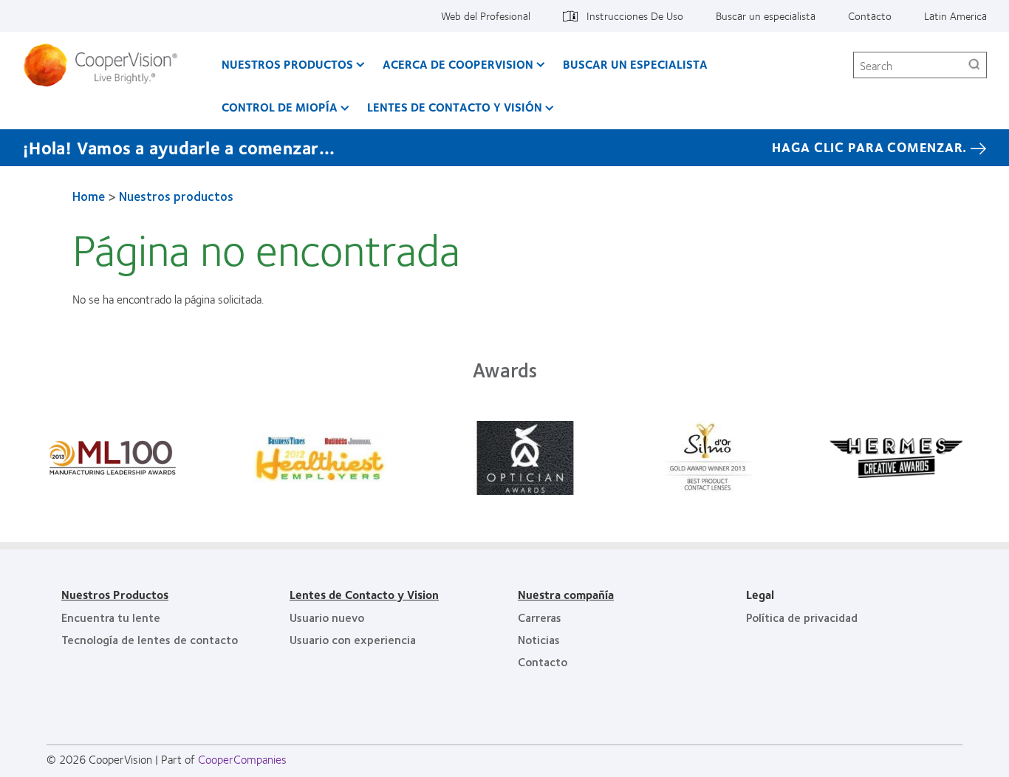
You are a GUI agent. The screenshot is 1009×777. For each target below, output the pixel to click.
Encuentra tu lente (110, 617)
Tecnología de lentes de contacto (149, 639)
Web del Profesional (485, 15)
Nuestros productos (287, 64)
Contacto (870, 15)
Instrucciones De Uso (634, 15)
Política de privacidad (802, 617)
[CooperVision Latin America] (106, 65)
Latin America (955, 15)
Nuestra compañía (566, 594)
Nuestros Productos (114, 594)
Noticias (539, 639)
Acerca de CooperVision (458, 64)
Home (88, 195)
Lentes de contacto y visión (454, 106)
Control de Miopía (280, 106)
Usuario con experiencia (353, 639)
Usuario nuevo (327, 617)
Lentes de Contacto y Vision (364, 594)
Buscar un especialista (765, 15)
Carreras (539, 617)
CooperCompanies (242, 759)
